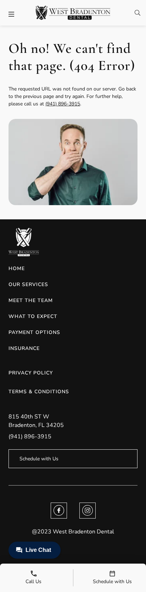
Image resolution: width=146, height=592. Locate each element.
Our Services (28, 284)
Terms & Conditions (39, 391)
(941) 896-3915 (62, 103)
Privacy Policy (31, 372)
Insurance (24, 348)
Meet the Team (31, 300)
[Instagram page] (87, 511)
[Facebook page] (59, 511)
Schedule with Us (38, 458)
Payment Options (34, 332)
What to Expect (33, 316)
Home (17, 268)
